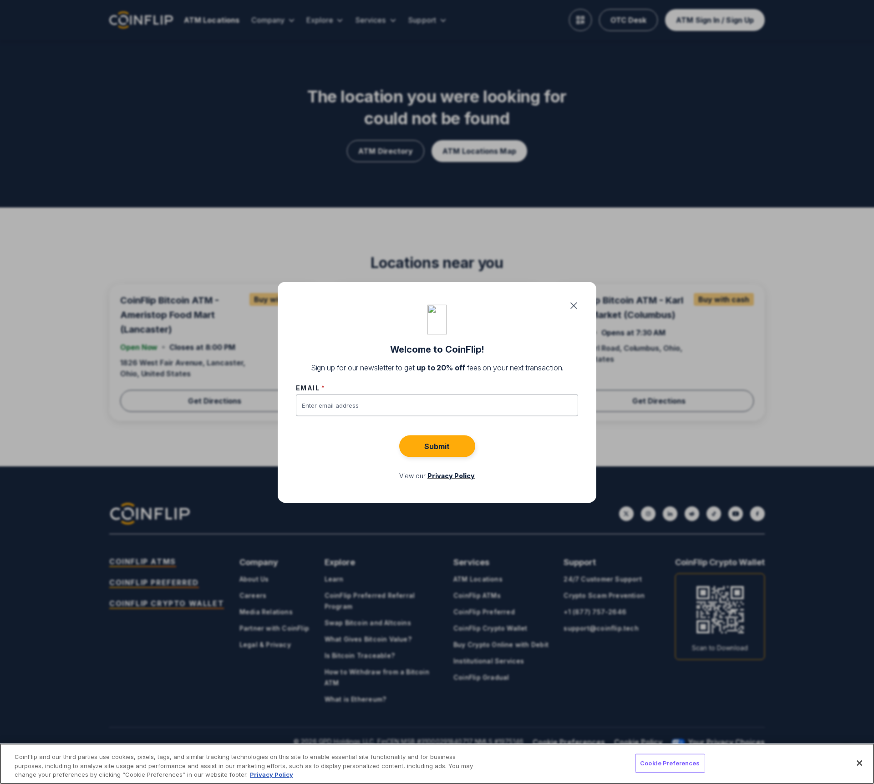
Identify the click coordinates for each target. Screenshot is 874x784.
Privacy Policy (271, 774)
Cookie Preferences (670, 762)
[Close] (859, 763)
